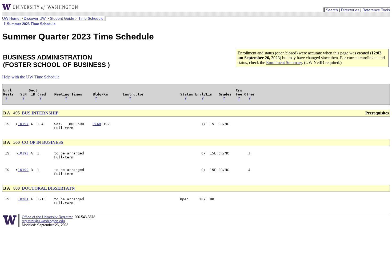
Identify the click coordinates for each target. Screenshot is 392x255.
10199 (23, 170)
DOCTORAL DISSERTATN (48, 188)
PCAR (97, 124)
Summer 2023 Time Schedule (31, 24)
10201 (23, 199)
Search (332, 10)
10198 (23, 153)
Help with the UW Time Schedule (30, 77)
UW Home (10, 18)
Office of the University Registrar (47, 217)
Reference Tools (376, 10)
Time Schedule (90, 18)
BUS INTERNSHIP (40, 113)
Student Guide (62, 18)
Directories (350, 10)
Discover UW (35, 18)
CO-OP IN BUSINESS (42, 142)
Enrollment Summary (284, 62)
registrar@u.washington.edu (43, 221)
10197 (23, 124)
